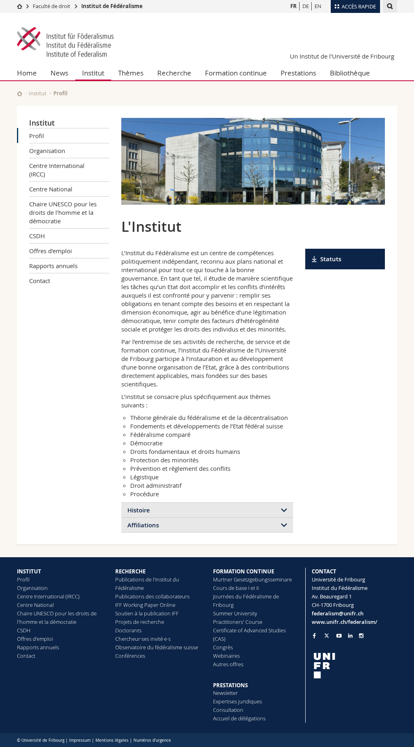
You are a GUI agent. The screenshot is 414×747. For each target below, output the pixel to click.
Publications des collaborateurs (152, 596)
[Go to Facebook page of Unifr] (314, 635)
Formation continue (236, 73)
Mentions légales (112, 740)
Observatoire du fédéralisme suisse (156, 647)
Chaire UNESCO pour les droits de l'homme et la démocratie (63, 212)
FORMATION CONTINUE (243, 571)
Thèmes (131, 73)
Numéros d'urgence (152, 740)
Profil (36, 136)
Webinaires (226, 655)
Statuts (330, 259)
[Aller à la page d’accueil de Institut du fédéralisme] (65, 43)
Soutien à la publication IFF (147, 613)
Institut (93, 73)
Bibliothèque (350, 73)
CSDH (37, 236)
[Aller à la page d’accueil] (19, 6)
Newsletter (225, 693)
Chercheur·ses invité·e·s (143, 638)
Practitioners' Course (237, 621)
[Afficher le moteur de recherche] (390, 6)
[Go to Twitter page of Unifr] (326, 635)
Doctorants (128, 630)
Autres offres (228, 664)
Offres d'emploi (50, 251)
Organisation (47, 151)
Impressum (80, 740)
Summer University (235, 613)
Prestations (298, 73)
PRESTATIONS (230, 685)
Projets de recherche (139, 621)
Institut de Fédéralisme (112, 6)
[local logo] (354, 665)
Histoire (138, 510)
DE (305, 6)
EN (318, 6)
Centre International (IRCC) (56, 170)
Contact (39, 281)
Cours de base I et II (236, 588)
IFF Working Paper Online (145, 605)
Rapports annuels (53, 266)
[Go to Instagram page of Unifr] (361, 635)
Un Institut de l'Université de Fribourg (342, 56)
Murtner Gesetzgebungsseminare (252, 579)
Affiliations (143, 525)
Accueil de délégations (239, 718)
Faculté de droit (52, 6)
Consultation (228, 709)
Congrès (223, 647)
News (59, 73)
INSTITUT (29, 571)
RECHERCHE (130, 571)
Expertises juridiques (237, 701)
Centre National (50, 189)
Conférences (130, 655)
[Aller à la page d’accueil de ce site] (19, 93)
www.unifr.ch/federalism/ (344, 621)
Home (27, 73)
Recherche (174, 73)
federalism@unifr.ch (337, 613)
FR (293, 6)
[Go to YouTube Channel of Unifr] (339, 635)
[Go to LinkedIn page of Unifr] (350, 635)
